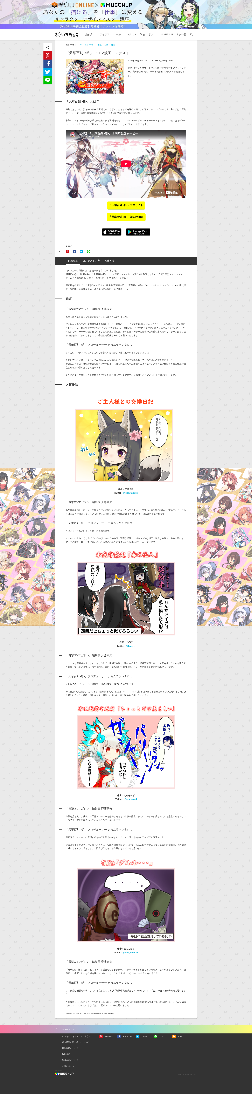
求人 (150, 34)
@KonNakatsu (130, 493)
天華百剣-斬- (110, 45)
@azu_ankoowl (130, 952)
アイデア (105, 34)
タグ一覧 (181, 34)
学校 (142, 34)
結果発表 (73, 260)
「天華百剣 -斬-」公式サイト (126, 205)
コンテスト (130, 34)
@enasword (131, 799)
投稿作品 (109, 260)
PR (81, 45)
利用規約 (66, 1054)
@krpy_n (130, 646)
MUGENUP (167, 34)
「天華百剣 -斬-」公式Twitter (126, 216)
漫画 (100, 45)
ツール (117, 34)
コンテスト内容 (91, 260)
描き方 (89, 34)
